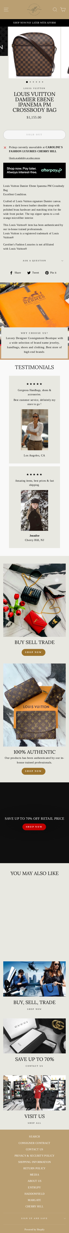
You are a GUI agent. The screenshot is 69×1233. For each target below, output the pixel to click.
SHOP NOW (34, 827)
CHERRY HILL (34, 1206)
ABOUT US (35, 1181)
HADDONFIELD (35, 1193)
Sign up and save (34, 1218)
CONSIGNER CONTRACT (34, 1143)
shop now (33, 652)
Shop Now (33, 771)
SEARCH (34, 1136)
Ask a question (34, 261)
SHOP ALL (34, 1123)
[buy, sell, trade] (34, 978)
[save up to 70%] (34, 1035)
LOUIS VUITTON (35, 88)
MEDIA (34, 1174)
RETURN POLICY (34, 1168)
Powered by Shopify (34, 1229)
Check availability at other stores (24, 158)
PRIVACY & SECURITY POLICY (35, 1155)
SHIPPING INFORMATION (34, 1162)
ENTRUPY (34, 1187)
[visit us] (34, 1092)
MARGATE (34, 1200)
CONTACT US (34, 1149)
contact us (34, 1066)
